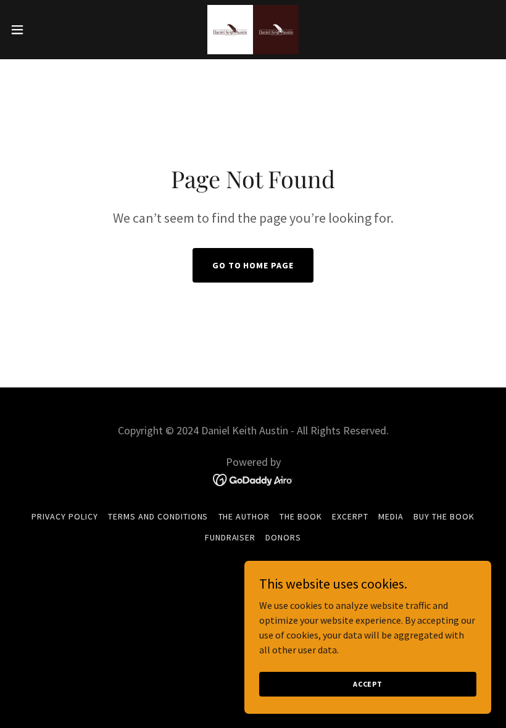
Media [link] (391, 516)
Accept (368, 684)
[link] (253, 29)
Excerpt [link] (350, 516)
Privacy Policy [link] (64, 516)
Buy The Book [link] (444, 516)
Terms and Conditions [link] (158, 516)
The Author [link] (244, 516)
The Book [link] (301, 516)
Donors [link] (283, 537)
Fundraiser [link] (230, 537)
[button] (42, 29)
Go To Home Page (253, 265)
